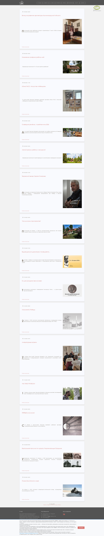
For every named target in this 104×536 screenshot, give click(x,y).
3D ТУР (76, 2)
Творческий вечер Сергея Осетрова (34, 176)
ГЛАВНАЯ (39, 2)
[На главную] (21, 2)
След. (56, 504)
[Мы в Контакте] (64, 514)
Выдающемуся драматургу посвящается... (36, 252)
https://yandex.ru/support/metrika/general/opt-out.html (29, 533)
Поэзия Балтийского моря (30, 481)
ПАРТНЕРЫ (58, 2)
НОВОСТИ (46, 2)
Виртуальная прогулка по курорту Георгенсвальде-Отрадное (42, 448)
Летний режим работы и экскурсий (33, 150)
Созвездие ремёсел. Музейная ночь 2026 (35, 124)
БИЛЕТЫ (82, 2)
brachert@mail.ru (46, 517)
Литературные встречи (29, 342)
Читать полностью (25, 46)
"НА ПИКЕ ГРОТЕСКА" (28, 383)
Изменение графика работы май (33, 57)
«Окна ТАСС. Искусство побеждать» (34, 86)
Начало (44, 504)
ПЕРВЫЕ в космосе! (28, 413)
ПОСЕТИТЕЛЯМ (70, 2)
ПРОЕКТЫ (64, 2)
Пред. (48, 504)
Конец (59, 504)
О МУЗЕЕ (52, 2)
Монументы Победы (28, 309)
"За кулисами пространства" (31, 221)
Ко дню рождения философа (32, 281)
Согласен (81, 527)
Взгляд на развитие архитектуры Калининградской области (41, 15)
